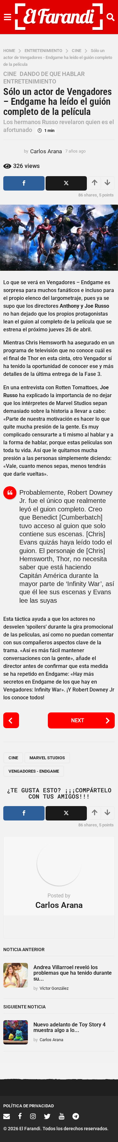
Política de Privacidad (28, 1105)
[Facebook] (20, 1116)
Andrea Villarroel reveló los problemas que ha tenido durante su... (72, 973)
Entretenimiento (29, 81)
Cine (9, 74)
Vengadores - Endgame (34, 771)
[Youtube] (61, 1116)
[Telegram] (75, 1116)
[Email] (6, 1116)
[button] (7, 17)
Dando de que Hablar (52, 74)
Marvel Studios (47, 757)
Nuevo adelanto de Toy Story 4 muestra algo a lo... (69, 1027)
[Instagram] (33, 1116)
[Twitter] (47, 1116)
